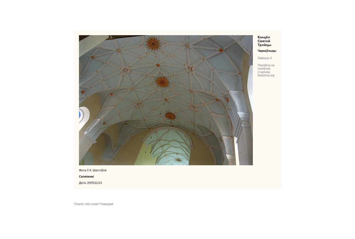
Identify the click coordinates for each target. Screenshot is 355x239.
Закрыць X (265, 58)
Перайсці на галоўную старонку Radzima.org (266, 70)
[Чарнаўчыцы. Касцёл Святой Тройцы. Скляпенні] (166, 164)
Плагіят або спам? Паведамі (93, 204)
